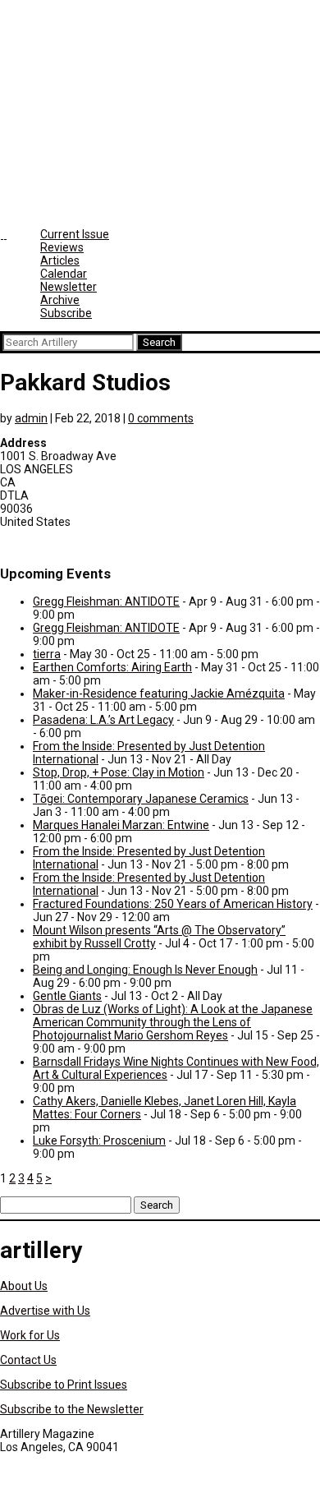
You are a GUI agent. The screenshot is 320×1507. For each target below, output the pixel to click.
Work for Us (30, 1335)
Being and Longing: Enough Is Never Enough (145, 969)
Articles (60, 260)
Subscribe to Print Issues (63, 1384)
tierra (47, 654)
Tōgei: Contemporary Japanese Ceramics (141, 798)
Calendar (63, 273)
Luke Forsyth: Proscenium (99, 1140)
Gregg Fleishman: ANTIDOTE (106, 601)
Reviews (62, 247)
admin (31, 418)
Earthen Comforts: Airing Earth (112, 667)
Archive (60, 299)
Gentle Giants (67, 995)
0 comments (161, 418)
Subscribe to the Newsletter (72, 1409)
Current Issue (74, 234)
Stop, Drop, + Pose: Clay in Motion (118, 772)
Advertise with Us (45, 1310)
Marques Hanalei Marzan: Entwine (121, 825)
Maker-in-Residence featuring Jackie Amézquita (159, 693)
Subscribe (66, 313)
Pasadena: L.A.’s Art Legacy (103, 719)
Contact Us (28, 1359)
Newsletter (68, 286)
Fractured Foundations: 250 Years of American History (173, 903)
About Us (24, 1286)
